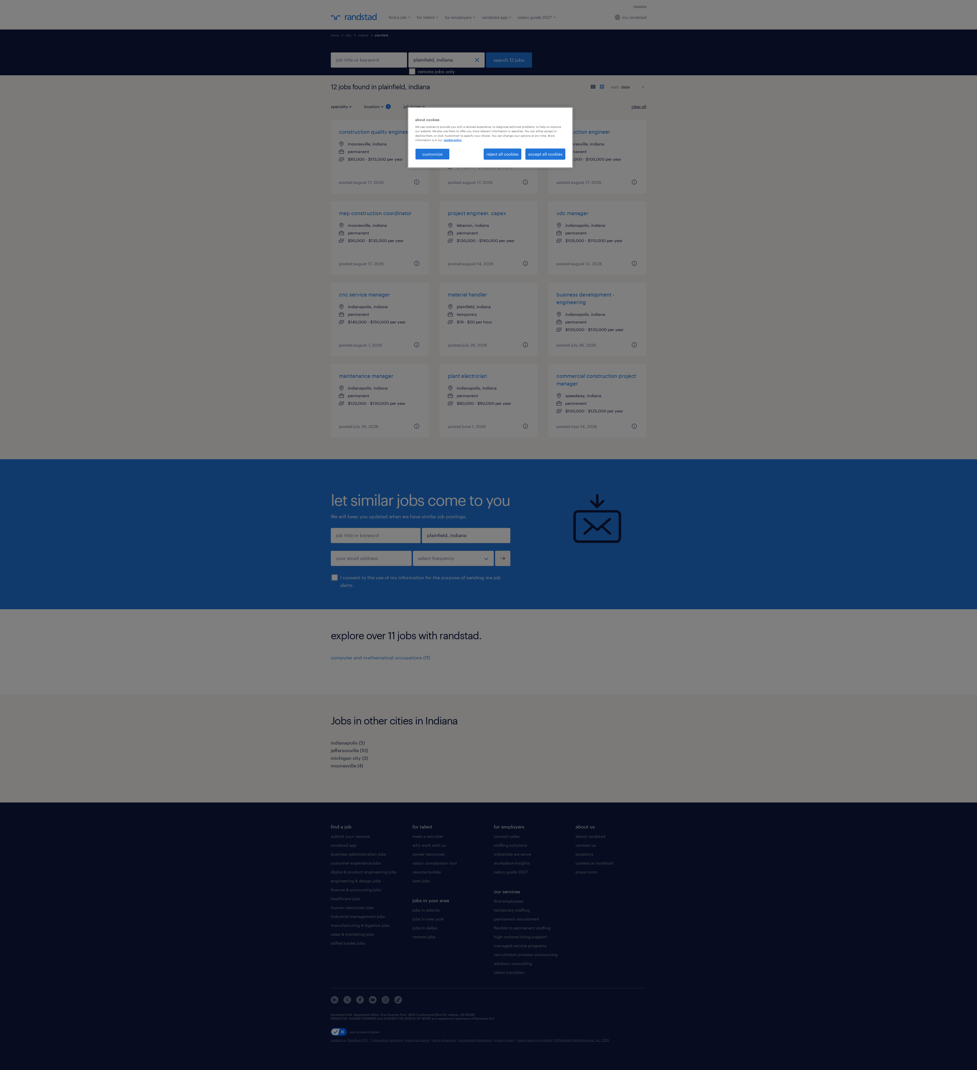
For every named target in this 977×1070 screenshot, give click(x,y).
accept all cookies (545, 154)
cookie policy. (453, 140)
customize (432, 154)
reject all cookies (502, 154)
